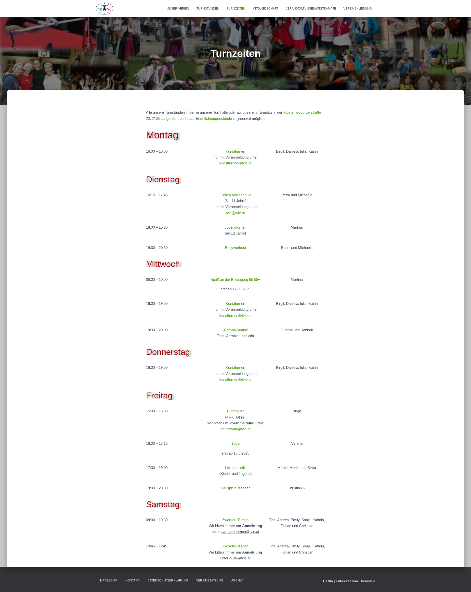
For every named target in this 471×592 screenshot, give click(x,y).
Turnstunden (207, 8)
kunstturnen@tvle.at (235, 163)
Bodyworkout (235, 248)
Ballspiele (228, 488)
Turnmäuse (235, 411)
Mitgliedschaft (265, 8)
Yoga (235, 443)
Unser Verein (178, 8)
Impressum (108, 580)
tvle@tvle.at (235, 213)
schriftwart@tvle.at (235, 429)
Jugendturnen (235, 227)
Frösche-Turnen (235, 546)
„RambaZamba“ (235, 330)
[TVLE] (104, 8)
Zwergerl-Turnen (235, 520)
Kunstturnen (235, 151)
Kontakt (132, 580)
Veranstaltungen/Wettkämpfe (311, 8)
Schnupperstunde (218, 118)
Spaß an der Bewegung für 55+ (235, 279)
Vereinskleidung (357, 8)
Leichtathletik (235, 468)
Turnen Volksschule (235, 195)
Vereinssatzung (209, 580)
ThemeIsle (367, 581)
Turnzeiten (236, 8)
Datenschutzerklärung (167, 580)
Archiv (237, 580)
